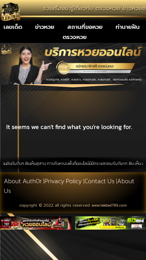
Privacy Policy (63, 181)
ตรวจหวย (75, 37)
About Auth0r (23, 181)
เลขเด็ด (13, 27)
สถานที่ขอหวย (85, 27)
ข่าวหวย (45, 27)
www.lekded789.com (109, 205)
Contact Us (99, 181)
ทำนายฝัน (128, 27)
